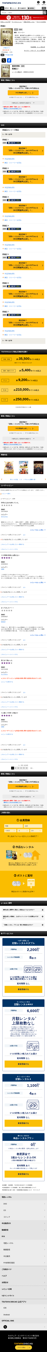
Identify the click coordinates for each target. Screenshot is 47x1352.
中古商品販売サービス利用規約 (9, 1187)
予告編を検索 (9, 55)
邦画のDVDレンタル (29, 22)
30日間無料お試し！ (23, 93)
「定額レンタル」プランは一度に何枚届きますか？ (18, 925)
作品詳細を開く (9, 159)
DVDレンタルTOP (5, 22)
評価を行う (6, 48)
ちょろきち (4, 674)
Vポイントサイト (8, 1295)
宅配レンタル (8, 1243)
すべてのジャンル (17, 22)
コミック (14, 8)
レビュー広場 (7, 1289)
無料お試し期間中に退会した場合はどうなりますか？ (19, 910)
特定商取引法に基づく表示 (8, 1190)
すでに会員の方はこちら (31, 97)
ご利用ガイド (7, 1269)
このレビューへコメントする (9, 549)
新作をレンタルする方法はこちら (13, 108)
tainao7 (3, 621)
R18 (44, 8)
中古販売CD (23, 8)
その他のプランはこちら (15, 97)
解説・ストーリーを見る (12, 163)
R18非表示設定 (9, 1262)
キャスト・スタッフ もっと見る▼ (34, 50)
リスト (38, 4)
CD (8, 8)
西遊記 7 (15, 69)
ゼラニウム (4, 516)
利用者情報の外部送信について (24, 1190)
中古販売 (6, 1256)
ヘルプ (4, 1276)
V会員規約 (10, 1185)
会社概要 (4, 1185)
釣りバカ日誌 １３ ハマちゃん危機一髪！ (23, 479)
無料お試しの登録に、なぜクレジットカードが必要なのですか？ (20, 917)
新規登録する (23, 989)
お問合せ (5, 1282)
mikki (2, 569)
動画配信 (32, 8)
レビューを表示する (7, 682)
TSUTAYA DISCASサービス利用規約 (23, 1185)
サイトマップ (36, 1190)
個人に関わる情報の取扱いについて (27, 1187)
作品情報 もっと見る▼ (38, 47)
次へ (31, 768)
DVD (2, 8)
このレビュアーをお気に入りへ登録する (12, 544)
